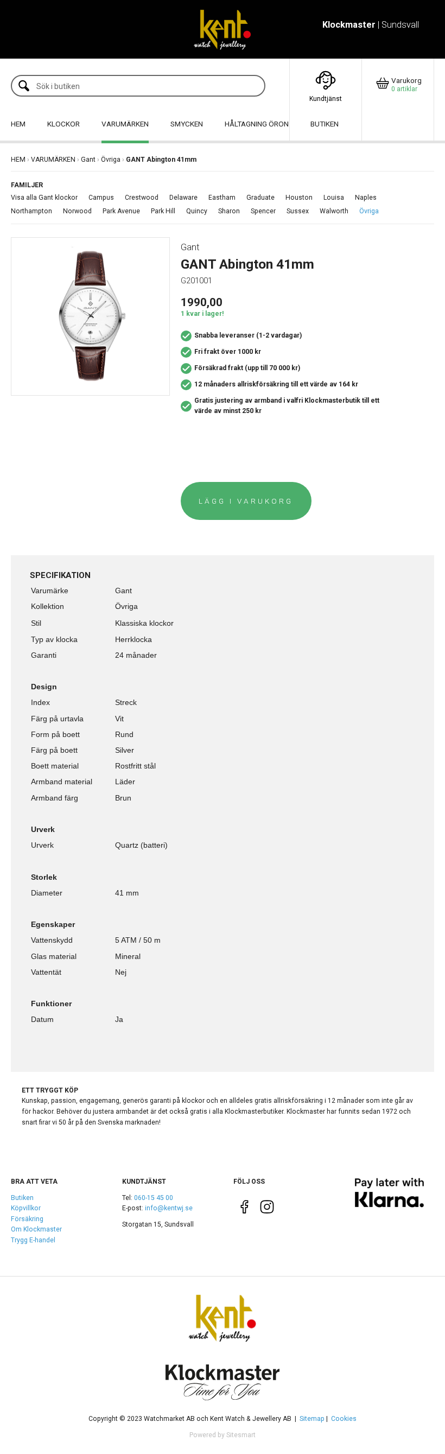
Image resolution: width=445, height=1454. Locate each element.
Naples (366, 197)
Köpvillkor (26, 1208)
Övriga (110, 159)
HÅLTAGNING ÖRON (257, 123)
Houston (299, 197)
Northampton (31, 211)
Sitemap (312, 1419)
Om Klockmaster (36, 1229)
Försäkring (27, 1219)
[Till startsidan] (222, 29)
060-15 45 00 (153, 1198)
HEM (18, 123)
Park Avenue (121, 211)
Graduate (260, 197)
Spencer (263, 211)
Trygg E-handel (33, 1240)
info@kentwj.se (169, 1208)
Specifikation (60, 575)
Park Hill (163, 211)
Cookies (344, 1419)
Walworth (334, 211)
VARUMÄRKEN (125, 123)
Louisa (333, 197)
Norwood (77, 211)
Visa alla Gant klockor (44, 197)
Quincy (196, 211)
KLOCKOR (63, 123)
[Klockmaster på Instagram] (267, 1209)
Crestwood (141, 197)
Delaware (183, 197)
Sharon (229, 211)
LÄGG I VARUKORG (246, 501)
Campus (101, 197)
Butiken (22, 1198)
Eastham (222, 197)
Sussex (298, 211)
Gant (88, 159)
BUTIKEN (324, 123)
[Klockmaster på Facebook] (244, 1209)
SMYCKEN (186, 123)
